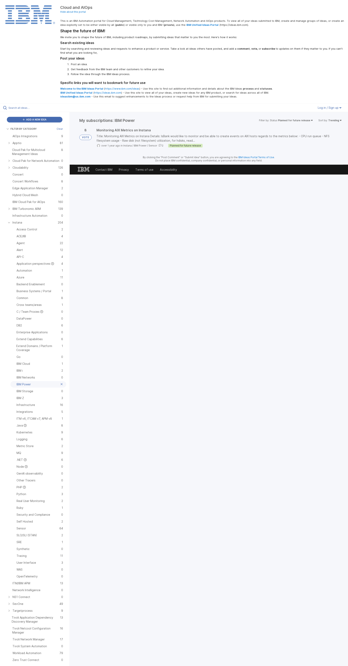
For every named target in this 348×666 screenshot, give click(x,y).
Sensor (153, 145)
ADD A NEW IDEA (36, 119)
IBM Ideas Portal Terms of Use (256, 157)
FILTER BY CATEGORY (23, 128)
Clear (60, 128)
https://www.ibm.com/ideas (122, 88)
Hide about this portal (73, 11)
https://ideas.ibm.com (107, 92)
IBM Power (140, 145)
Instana (127, 145)
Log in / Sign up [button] (328, 107)
